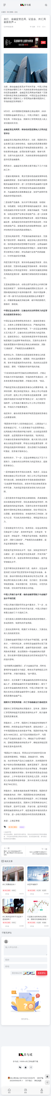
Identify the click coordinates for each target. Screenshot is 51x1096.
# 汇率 (39, 890)
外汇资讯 (10, 12)
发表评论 (42, 973)
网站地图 (37, 1080)
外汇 (20, 98)
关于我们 (28, 1080)
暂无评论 (8, 932)
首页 (4, 12)
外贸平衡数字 (32, 884)
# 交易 (39, 922)
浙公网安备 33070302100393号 (22, 1078)
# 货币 (44, 890)
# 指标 (44, 922)
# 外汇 (22, 827)
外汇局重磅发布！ (9, 884)
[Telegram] (31, 1067)
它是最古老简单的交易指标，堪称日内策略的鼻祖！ (37, 917)
